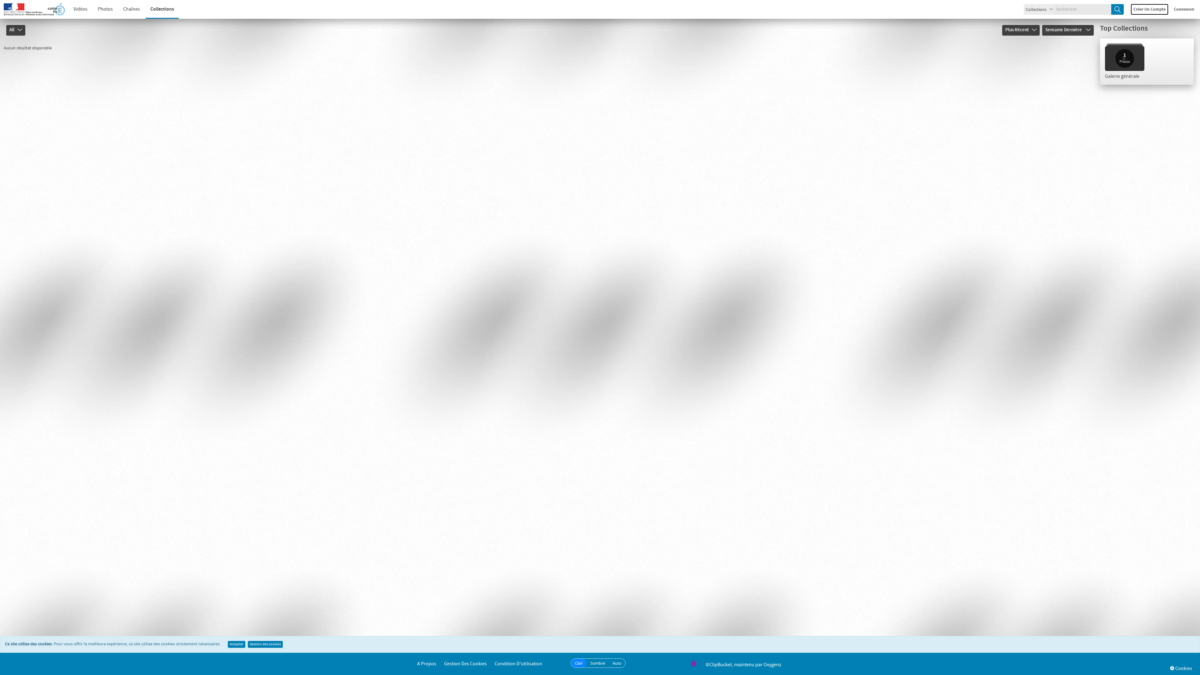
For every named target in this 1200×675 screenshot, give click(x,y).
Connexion (1184, 9)
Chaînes (131, 9)
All (11, 30)
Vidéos (80, 9)
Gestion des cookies (265, 644)
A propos (426, 664)
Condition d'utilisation (518, 664)
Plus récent (1017, 30)
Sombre (597, 663)
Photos (105, 9)
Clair (579, 663)
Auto (617, 663)
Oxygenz (772, 665)
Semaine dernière (1064, 30)
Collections (162, 9)
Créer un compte (1149, 9)
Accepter (236, 644)
